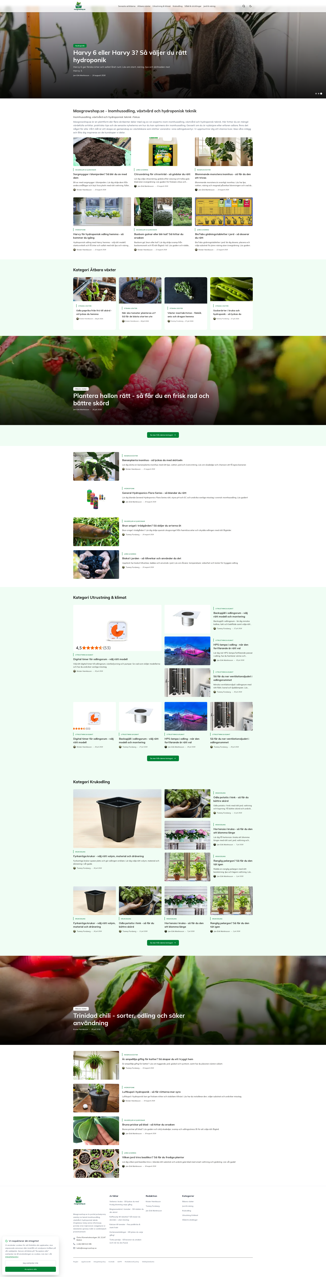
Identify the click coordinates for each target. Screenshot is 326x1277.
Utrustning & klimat (161, 6)
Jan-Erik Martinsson (81, 409)
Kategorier (188, 1195)
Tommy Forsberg (80, 75)
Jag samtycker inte (30, 1263)
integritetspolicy (11, 1257)
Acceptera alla (31, 1269)
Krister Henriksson (80, 1029)
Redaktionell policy (132, 1262)
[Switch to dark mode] (250, 6)
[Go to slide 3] (321, 93)
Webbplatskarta (148, 1262)
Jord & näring (209, 6)
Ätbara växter (143, 6)
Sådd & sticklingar (193, 6)
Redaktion (151, 1195)
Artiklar (114, 1195)
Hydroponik (80, 230)
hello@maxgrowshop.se (87, 1248)
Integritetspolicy (100, 1262)
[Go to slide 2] (318, 93)
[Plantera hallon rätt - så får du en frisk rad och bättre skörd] (163, 380)
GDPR (119, 1262)
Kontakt (111, 1262)
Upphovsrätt (86, 1262)
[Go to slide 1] (316, 94)
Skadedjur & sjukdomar (85, 170)
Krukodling (177, 6)
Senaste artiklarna (126, 6)
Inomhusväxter (204, 170)
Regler (75, 1262)
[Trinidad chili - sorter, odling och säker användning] (163, 1000)
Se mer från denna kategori (161, 435)
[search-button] (243, 6)
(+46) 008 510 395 (84, 1244)
